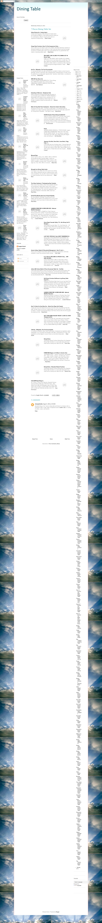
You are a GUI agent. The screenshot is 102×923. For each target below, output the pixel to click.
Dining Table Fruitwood (78, 546)
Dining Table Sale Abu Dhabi (79, 277)
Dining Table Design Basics (78, 753)
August (78, 89)
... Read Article (50, 52)
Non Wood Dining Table (78, 652)
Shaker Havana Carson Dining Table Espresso (78, 484)
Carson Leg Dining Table (79, 457)
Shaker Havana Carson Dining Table (78, 470)
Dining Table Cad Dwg (25, 179)
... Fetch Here (66, 343)
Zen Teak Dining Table (78, 701)
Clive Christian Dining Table (79, 404)
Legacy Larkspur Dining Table (78, 839)
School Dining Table (78, 569)
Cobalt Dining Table (78, 631)
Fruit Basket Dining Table (78, 523)
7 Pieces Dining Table (78, 197)
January (78, 867)
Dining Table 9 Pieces (78, 187)
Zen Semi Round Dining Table (78, 706)
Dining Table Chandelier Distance (79, 265)
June (78, 93)
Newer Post (35, 439)
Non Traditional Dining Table (78, 641)
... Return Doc (53, 162)
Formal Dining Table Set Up (78, 668)
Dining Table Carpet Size (78, 320)
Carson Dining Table (78, 491)
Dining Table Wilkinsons (78, 741)
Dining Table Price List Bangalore (79, 173)
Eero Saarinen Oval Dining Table (79, 333)
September (79, 85)
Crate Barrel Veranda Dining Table (78, 802)
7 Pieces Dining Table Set (78, 213)
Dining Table (29, 9)
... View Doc (51, 229)
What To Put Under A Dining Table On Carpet (79, 307)
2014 (76, 72)
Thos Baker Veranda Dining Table (79, 784)
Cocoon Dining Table (78, 416)
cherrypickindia (39, 404)
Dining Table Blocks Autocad (25, 211)
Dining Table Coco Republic (78, 451)
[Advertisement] (51, 13)
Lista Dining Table (78, 167)
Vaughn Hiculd (22, 246)
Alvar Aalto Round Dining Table (78, 367)
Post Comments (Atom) (54, 443)
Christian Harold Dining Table (78, 379)
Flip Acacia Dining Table (78, 124)
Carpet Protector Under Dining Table (78, 288)
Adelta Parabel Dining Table (78, 351)
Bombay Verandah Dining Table (78, 778)
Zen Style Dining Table (78, 717)
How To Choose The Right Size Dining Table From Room (78, 618)
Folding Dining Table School (78, 574)
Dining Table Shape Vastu (78, 106)
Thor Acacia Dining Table (78, 154)
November (79, 79)
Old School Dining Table (78, 558)
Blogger (57, 911)
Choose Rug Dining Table (78, 586)
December (79, 75)
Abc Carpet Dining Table (78, 294)
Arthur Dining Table (78, 721)
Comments (21, 261)
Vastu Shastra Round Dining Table (78, 112)
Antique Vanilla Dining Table (78, 808)
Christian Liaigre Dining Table (78, 410)
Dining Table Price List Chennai (78, 181)
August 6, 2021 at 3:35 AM (49, 404)
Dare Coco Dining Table (78, 427)
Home (51, 439)
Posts (20, 258)
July (78, 91)
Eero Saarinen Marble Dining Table (79, 327)
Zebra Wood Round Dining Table (78, 695)
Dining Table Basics (78, 758)
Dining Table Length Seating (25, 227)
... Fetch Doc (64, 324)
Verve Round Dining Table (78, 763)
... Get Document (49, 123)
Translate (79, 885)
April (78, 97)
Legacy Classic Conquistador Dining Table (79, 827)
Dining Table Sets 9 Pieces (78, 208)
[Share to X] (56, 395)
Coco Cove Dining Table (78, 438)
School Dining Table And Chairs (78, 564)
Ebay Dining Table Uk (79, 514)
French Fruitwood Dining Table (78, 541)
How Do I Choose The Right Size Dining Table (78, 608)
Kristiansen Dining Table (78, 393)
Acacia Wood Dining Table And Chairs (78, 130)
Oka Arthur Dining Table (78, 726)
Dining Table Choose (78, 627)
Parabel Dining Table (78, 362)
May (78, 95)
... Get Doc (46, 245)
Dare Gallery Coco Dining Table (78, 422)
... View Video (57, 253)
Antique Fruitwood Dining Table (78, 535)
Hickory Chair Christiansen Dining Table (79, 386)
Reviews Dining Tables (25, 163)
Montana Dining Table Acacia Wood (78, 161)
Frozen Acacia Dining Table (78, 118)
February (79, 101)
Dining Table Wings (78, 636)
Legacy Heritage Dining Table (78, 834)
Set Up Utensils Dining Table (78, 820)
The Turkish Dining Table (78, 863)
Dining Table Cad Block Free (25, 146)
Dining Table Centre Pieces (78, 219)
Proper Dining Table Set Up (78, 663)
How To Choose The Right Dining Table (78, 593)
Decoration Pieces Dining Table (78, 192)
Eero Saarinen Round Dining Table (79, 341)
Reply (36, 411)
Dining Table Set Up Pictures (78, 674)
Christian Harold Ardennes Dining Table (78, 398)
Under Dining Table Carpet (78, 314)
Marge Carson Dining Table (78, 496)
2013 (76, 74)
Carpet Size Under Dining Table (78, 300)
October (78, 82)
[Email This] (53, 395)
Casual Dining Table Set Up (78, 657)
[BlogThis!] (54, 395)
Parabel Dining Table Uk (79, 346)
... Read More (47, 361)
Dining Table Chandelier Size (78, 271)
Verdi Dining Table (78, 773)
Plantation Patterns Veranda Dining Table (78, 790)
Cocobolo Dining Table (78, 442)
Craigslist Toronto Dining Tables (25, 98)
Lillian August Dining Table (78, 688)
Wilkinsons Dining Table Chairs (78, 735)
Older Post (67, 439)
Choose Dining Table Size (78, 600)
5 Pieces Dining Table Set (78, 202)
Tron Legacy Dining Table (78, 852)
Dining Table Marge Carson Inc (78, 463)
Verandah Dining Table (78, 796)
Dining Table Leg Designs (25, 194)
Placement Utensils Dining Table (78, 814)
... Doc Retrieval (39, 84)
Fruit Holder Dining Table (79, 519)
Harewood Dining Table (25, 81)
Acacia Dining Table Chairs (78, 143)
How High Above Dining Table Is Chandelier (78, 226)
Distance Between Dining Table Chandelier (78, 235)
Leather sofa (62, 407)
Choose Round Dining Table (78, 580)
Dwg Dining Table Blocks (24, 114)
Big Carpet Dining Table (78, 282)
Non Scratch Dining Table (78, 647)
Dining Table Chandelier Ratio (78, 258)
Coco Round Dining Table (78, 432)
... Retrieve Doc (67, 371)
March (78, 99)
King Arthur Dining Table (78, 730)
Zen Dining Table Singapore (79, 711)
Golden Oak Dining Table (78, 373)
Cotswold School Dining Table (78, 552)
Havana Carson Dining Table (78, 476)
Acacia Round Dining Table (78, 149)
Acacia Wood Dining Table (78, 137)
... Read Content (47, 38)
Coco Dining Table (78, 447)
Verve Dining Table (78, 768)
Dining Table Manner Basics (78, 747)
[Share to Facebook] (57, 395)
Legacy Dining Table (78, 858)
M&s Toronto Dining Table (25, 129)
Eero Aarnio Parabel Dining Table (79, 357)
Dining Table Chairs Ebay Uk (78, 508)
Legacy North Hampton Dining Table (79, 846)
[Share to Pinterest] (59, 395)
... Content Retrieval (38, 218)
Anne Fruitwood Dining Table (78, 529)
